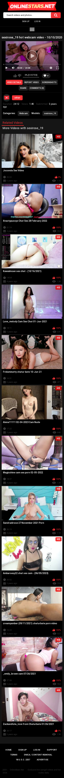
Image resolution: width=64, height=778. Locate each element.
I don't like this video (19, 75)
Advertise (42, 759)
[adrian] (7, 97)
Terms (13, 754)
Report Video (31, 82)
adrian (17, 98)
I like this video (15, 75)
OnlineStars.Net (17, 770)
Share (23, 88)
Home (8, 750)
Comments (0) (37, 88)
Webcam (23, 113)
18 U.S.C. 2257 (23, 759)
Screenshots (49, 82)
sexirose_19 (50, 113)
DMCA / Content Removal (38, 754)
